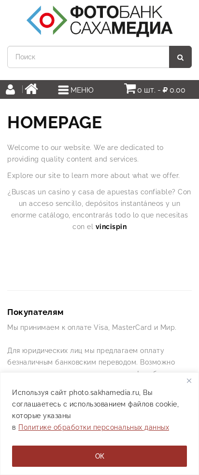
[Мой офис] (13, 90)
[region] (99, 423)
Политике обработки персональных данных (93, 427)
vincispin (111, 227)
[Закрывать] (189, 380)
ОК (99, 456)
